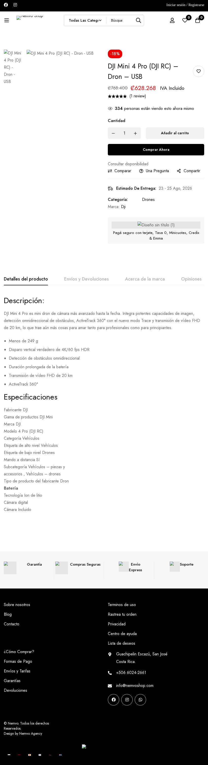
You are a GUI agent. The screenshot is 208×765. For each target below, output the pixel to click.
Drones (148, 199)
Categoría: (118, 199)
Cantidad (116, 121)
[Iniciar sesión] (172, 20)
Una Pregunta (157, 171)
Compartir (192, 171)
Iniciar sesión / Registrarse (185, 5)
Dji (123, 207)
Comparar (122, 171)
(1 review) (137, 96)
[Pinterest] (109, 708)
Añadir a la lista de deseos (198, 71)
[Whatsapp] (140, 699)
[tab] (26, 279)
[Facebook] (6, 5)
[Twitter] (142, 708)
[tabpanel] (104, 404)
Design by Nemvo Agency (23, 733)
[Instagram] (15, 5)
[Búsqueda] (138, 20)
